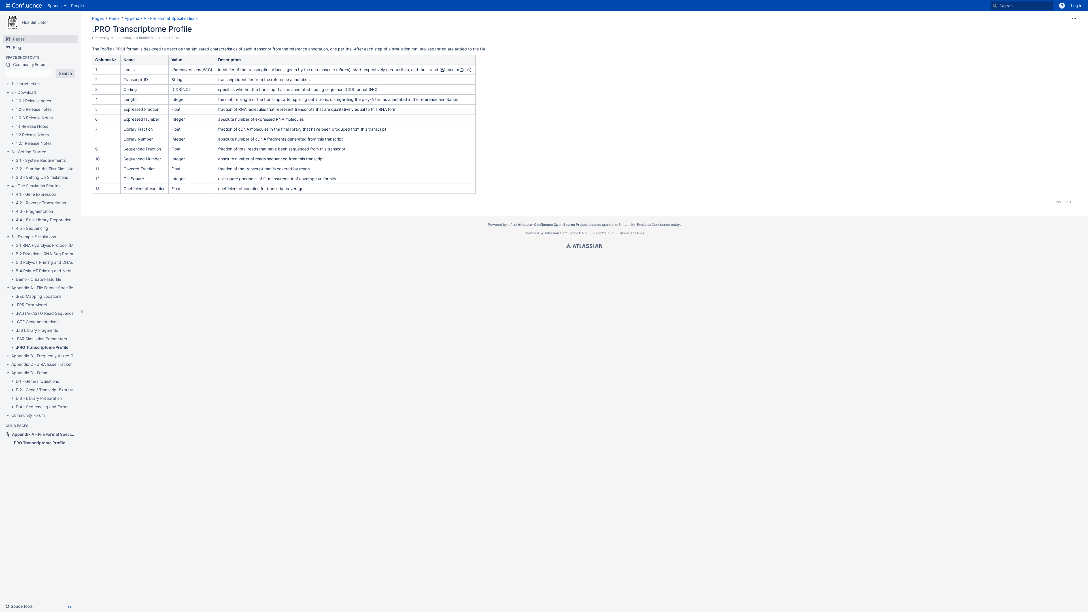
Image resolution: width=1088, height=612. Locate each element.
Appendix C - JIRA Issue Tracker (41, 364)
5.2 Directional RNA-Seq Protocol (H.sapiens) (57, 253)
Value (176, 59)
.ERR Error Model (31, 304)
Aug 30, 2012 (168, 38)
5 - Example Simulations (33, 236)
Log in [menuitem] (1076, 5)
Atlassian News (632, 233)
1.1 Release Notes (32, 126)
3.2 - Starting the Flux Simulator (45, 168)
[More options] (1074, 18)
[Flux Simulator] (12, 22)
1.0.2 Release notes (34, 109)
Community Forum (28, 415)
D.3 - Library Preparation (39, 398)
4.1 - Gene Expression (36, 194)
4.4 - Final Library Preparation (43, 219)
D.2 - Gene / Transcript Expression (47, 389)
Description (229, 59)
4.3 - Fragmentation (34, 211)
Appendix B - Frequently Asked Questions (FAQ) (56, 355)
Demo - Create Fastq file (38, 279)
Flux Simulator (35, 22)
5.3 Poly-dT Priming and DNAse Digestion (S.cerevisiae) (68, 262)
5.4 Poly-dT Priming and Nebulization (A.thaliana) (62, 270)
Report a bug (603, 233)
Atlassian (584, 245)
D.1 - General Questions (37, 381)
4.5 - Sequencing (32, 228)
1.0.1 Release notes (33, 100)
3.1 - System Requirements (41, 160)
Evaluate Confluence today (658, 224)
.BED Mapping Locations (38, 296)
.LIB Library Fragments (37, 330)
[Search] (995, 5)
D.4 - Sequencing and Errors (42, 406)
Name (129, 59)
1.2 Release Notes (32, 134)
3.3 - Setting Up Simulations (42, 177)
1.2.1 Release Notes (34, 143)
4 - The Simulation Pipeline (36, 185)
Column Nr (105, 59)
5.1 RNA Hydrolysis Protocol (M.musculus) (54, 245)
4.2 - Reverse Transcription (41, 202)
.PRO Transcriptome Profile (42, 347)
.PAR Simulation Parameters (41, 338)
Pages (98, 18)
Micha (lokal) (120, 38)
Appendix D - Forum (29, 372)
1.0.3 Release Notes (34, 117)
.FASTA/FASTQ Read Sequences (46, 313)
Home (114, 18)
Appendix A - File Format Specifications (47, 287)
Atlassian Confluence (561, 233)
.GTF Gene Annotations (37, 321)
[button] (1062, 5)
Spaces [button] (54, 5)
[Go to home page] (24, 5)
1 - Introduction (25, 83)
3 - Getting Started (28, 151)
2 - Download (23, 92)
